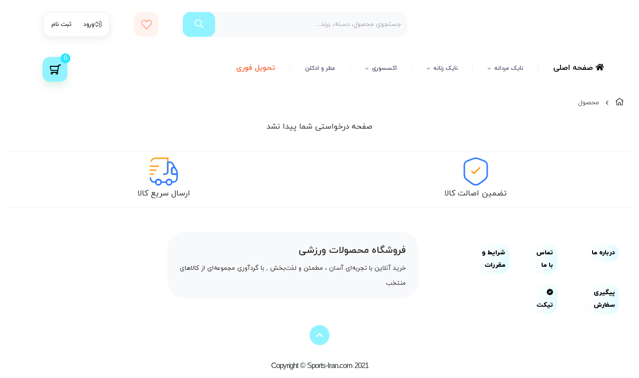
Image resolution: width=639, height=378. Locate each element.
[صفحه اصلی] (619, 103)
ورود (88, 24)
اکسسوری (384, 68)
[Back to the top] (319, 335)
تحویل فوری (255, 68)
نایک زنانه (445, 68)
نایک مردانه (508, 68)
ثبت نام (61, 24)
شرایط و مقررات (493, 259)
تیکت (545, 305)
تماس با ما (544, 259)
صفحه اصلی (574, 68)
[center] (199, 24)
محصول (588, 102)
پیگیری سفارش (604, 299)
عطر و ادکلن (320, 68)
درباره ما (603, 252)
